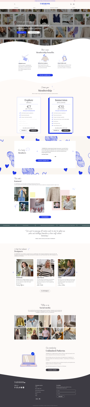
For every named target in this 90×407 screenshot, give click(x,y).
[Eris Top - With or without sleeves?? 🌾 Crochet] (57, 321)
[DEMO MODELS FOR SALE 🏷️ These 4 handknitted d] (20, 321)
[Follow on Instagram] (17, 387)
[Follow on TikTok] (19, 387)
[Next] (73, 151)
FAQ (36, 395)
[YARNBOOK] (45, 4)
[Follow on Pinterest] (21, 387)
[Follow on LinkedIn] (23, 387)
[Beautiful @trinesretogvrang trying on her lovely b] (33, 334)
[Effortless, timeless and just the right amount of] (70, 334)
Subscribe (60, 396)
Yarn (34, 7)
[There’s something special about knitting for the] (45, 321)
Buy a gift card (38, 388)
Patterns (16, 7)
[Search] (14, 4)
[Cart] (71, 4)
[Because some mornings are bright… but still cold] (57, 334)
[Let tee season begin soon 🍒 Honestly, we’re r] (45, 334)
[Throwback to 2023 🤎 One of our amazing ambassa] (70, 321)
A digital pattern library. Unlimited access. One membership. (45, 0)
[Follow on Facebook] (15, 387)
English (75, 1)
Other (73, 7)
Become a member (54, 7)
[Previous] (37, 151)
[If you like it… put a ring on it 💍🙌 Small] (33, 321)
